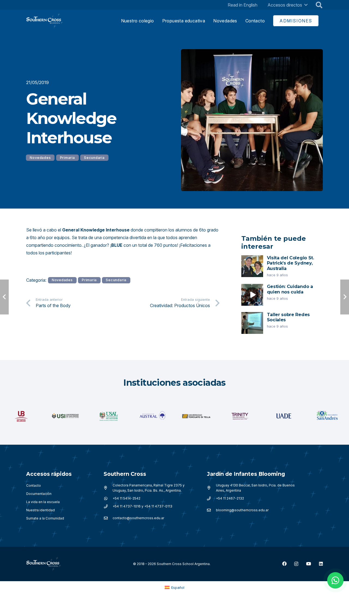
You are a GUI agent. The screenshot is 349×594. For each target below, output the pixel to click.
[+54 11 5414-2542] (108, 498)
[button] (306, 4)
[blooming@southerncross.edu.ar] (211, 510)
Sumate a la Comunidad (45, 518)
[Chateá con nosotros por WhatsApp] (335, 580)
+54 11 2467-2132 (230, 498)
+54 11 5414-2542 (126, 498)
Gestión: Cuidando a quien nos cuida (290, 289)
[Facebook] (284, 564)
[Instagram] (296, 564)
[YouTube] (308, 564)
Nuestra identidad (40, 510)
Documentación (39, 494)
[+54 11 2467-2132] (211, 498)
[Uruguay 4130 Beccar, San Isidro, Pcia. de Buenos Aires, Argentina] (211, 488)
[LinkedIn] (321, 564)
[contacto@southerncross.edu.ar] (108, 518)
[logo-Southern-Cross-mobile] (45, 21)
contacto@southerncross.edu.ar (138, 518)
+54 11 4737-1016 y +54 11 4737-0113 (142, 506)
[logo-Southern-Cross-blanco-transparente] (44, 564)
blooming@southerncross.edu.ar (242, 510)
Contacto (33, 485)
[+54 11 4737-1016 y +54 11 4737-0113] (108, 506)
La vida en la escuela (43, 502)
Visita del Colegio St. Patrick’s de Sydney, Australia (290, 263)
